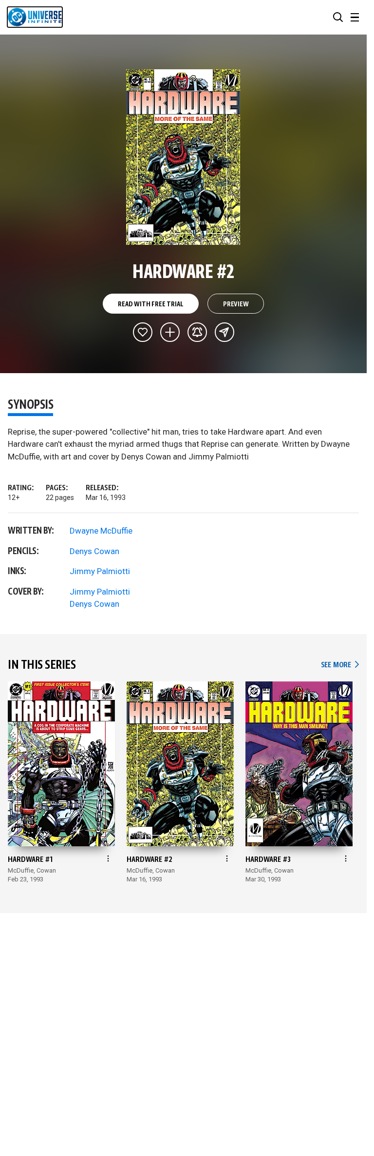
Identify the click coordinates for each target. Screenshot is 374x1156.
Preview (236, 304)
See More (340, 665)
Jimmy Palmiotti (100, 571)
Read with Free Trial (150, 304)
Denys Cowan (94, 551)
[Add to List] (170, 332)
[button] (338, 17)
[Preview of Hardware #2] (183, 157)
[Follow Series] (197, 332)
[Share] (224, 332)
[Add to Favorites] (142, 332)
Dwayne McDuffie (101, 531)
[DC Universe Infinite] (35, 17)
